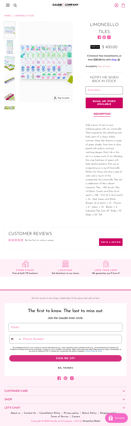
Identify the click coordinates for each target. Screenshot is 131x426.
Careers (76, 416)
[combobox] (15, 339)
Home (7, 16)
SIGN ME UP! (65, 358)
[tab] (102, 114)
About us (15, 413)
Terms (99, 351)
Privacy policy (71, 413)
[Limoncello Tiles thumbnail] (9, 30)
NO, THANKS (65, 368)
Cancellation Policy (49, 413)
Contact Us (30, 413)
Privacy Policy (90, 351)
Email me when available (104, 103)
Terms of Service (59, 416)
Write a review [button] (111, 242)
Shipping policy (108, 413)
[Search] (13, 5)
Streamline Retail (91, 421)
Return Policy (89, 413)
